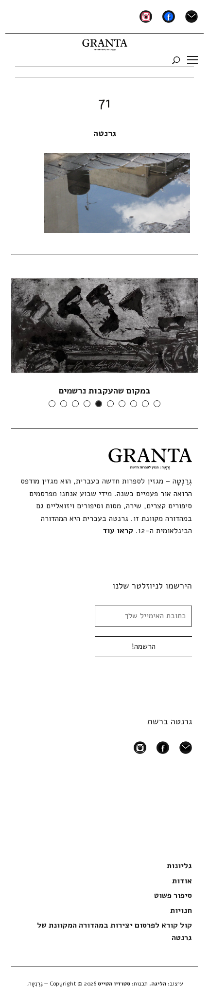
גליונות (179, 865)
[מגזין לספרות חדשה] (104, 43)
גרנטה (104, 133)
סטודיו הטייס (114, 983)
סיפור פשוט (173, 895)
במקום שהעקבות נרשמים (105, 390)
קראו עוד (118, 530)
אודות (182, 881)
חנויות (181, 910)
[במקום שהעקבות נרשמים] (104, 325)
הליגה (158, 983)
